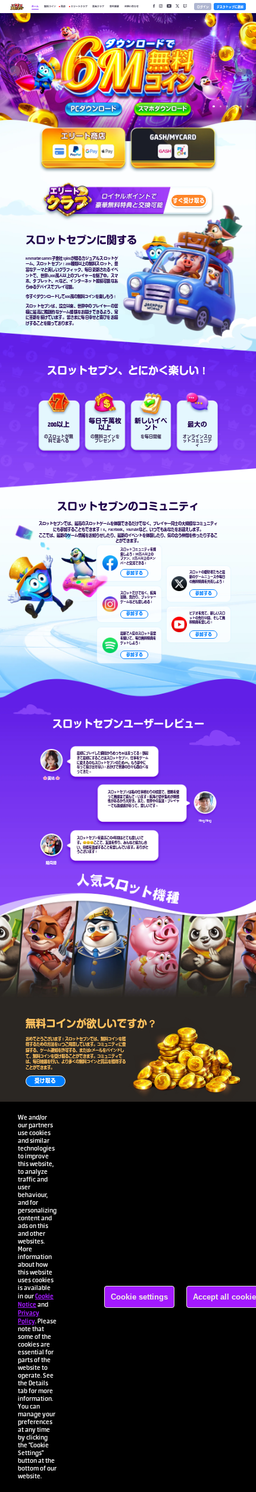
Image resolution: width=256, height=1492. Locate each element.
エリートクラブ (79, 6)
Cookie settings (139, 1296)
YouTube (132, 529)
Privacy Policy (28, 1316)
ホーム (35, 6)
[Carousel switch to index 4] (234, 106)
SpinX (67, 258)
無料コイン (50, 6)
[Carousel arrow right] (241, 71)
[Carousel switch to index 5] (241, 106)
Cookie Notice (36, 1300)
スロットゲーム (97, 523)
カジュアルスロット (98, 258)
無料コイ (108, 1039)
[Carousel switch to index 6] (247, 106)
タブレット (42, 281)
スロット (141, 941)
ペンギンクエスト (94, 941)
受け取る (45, 1081)
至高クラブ (98, 6)
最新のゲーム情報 (71, 535)
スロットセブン (49, 264)
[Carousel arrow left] (15, 71)
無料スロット (99, 264)
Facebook (115, 529)
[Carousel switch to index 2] (220, 106)
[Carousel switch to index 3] (227, 106)
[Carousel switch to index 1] (213, 106)
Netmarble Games (39, 258)
